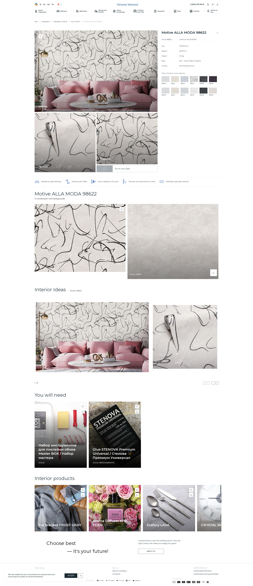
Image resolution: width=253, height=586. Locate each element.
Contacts (116, 574)
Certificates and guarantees (206, 574)
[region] (97, 101)
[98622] (126, 336)
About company (119, 571)
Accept (71, 576)
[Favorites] (213, 4)
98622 (79, 291)
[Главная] (128, 4)
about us (151, 551)
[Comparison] (217, 4)
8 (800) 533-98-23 (197, 4)
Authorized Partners (202, 571)
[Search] (208, 4)
